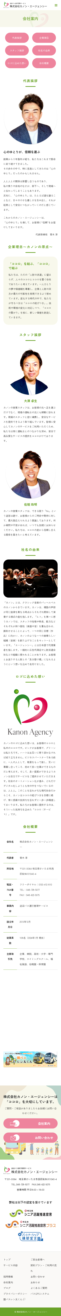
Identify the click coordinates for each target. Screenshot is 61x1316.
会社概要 (44, 63)
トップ (7, 1259)
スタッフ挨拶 (17, 50)
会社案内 (8, 1282)
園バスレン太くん (12, 1299)
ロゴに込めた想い (16, 63)
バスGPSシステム (39, 1293)
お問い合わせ (37, 1276)
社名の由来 (44, 50)
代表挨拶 (17, 37)
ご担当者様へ (37, 1259)
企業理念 (44, 37)
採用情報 (8, 1276)
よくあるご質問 (38, 1288)
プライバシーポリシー (15, 1293)
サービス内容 (10, 1265)
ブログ (7, 1288)
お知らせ (35, 1282)
